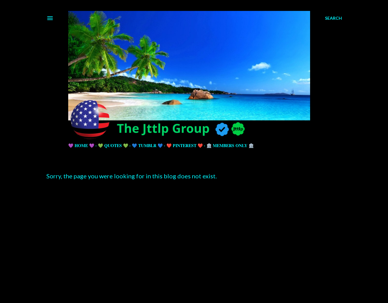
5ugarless (209, 285)
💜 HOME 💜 (81, 145)
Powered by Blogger (199, 274)
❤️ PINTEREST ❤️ (184, 145)
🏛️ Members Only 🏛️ (230, 145)
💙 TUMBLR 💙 (147, 145)
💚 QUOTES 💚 (113, 145)
